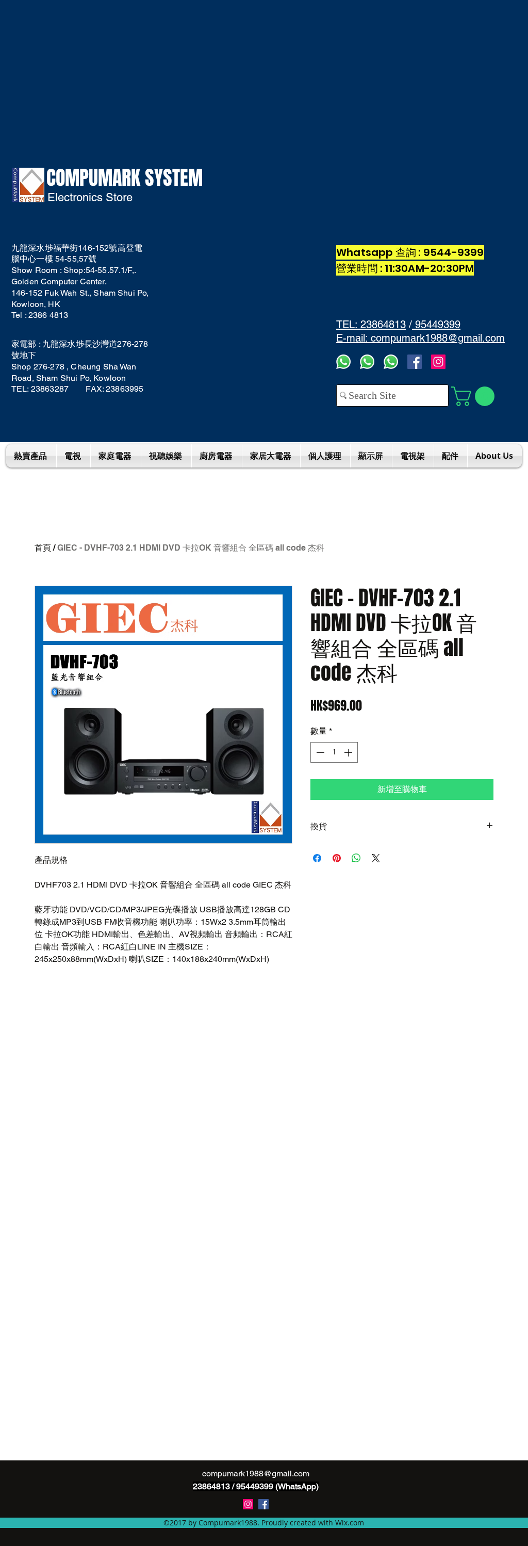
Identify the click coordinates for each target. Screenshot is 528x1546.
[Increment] (349, 752)
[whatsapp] (391, 362)
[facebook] (414, 362)
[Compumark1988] (263, 1504)
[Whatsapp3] (343, 362)
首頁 (43, 548)
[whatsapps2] (367, 362)
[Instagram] (438, 362)
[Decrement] (319, 752)
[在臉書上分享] (317, 858)
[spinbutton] (334, 752)
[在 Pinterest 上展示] (337, 858)
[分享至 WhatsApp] (356, 858)
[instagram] (248, 1504)
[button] (475, 396)
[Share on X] (376, 858)
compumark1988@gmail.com (255, 1473)
